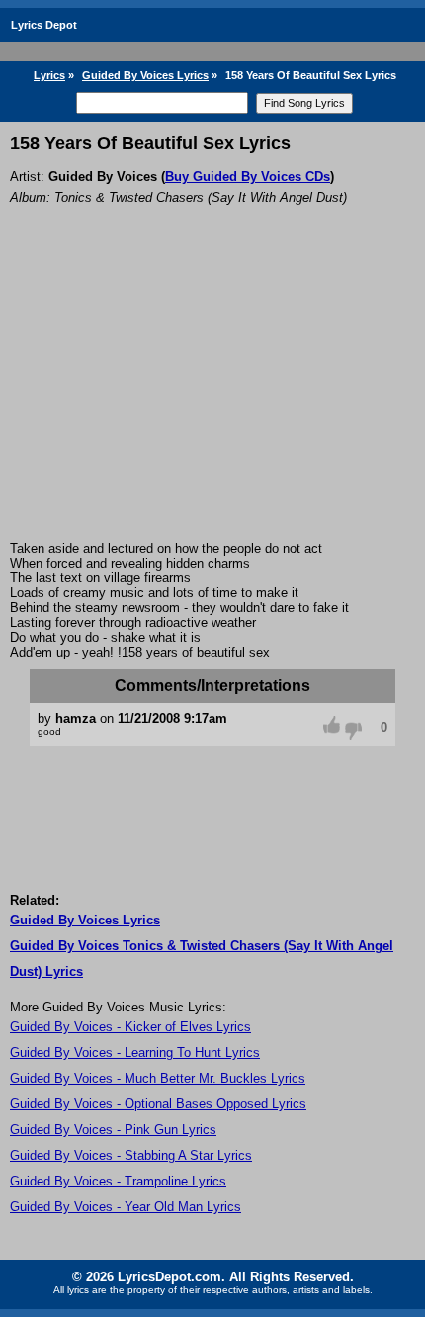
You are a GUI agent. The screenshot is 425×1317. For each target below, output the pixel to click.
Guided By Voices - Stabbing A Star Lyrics (131, 1155)
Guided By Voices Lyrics (145, 75)
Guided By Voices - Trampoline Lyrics (118, 1181)
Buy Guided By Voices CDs (247, 176)
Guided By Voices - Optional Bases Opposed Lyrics (158, 1104)
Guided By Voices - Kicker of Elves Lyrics (130, 1026)
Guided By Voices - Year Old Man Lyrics (125, 1206)
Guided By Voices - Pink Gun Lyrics (113, 1129)
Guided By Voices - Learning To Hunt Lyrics (135, 1052)
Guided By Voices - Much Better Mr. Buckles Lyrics (157, 1078)
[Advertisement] (212, 399)
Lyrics (49, 75)
